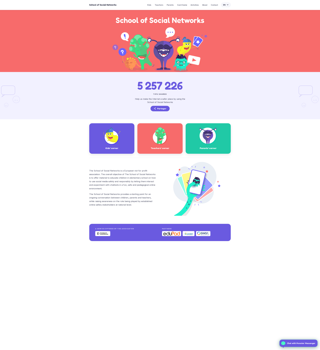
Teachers (159, 5)
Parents (170, 5)
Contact (214, 5)
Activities (195, 5)
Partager (160, 108)
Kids (149, 5)
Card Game (182, 5)
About (204, 5)
